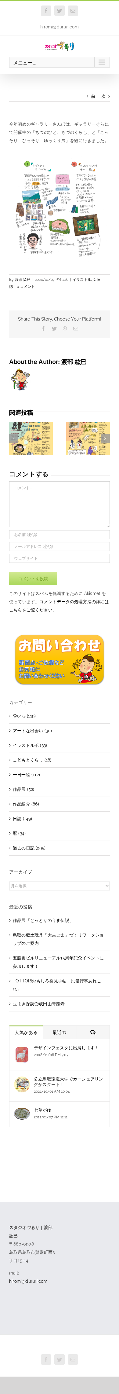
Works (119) (24, 716)
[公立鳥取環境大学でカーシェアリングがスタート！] (22, 1080)
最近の (59, 1032)
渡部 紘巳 (23, 279)
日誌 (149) (22, 818)
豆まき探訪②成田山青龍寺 (39, 1003)
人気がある (26, 1032)
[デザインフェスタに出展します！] (22, 1049)
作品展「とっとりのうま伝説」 (43, 920)
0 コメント (26, 286)
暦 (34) (19, 833)
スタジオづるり (60, 1346)
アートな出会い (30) (32, 730)
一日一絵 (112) (26, 774)
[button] (13, 438)
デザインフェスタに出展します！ (66, 1047)
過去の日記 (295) (29, 848)
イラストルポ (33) (30, 745)
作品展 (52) (23, 789)
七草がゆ (42, 1110)
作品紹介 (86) (26, 804)
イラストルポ (84, 279)
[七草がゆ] (22, 1111)
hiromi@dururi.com (59, 26)
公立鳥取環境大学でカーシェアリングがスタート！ (68, 1082)
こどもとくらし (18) (32, 760)
